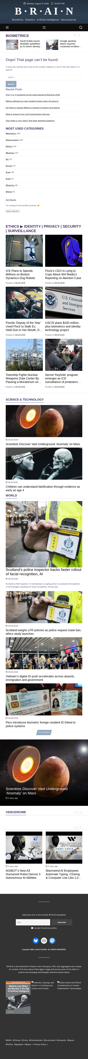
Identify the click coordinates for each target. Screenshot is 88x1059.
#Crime (9, 166)
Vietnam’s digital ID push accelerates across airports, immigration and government (40, 678)
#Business (10, 153)
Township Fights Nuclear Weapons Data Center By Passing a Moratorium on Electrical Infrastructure (22, 380)
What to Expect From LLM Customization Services (28, 114)
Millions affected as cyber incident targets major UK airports (32, 101)
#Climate (17, 1040)
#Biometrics (11, 133)
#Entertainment (36, 1040)
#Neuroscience (12, 140)
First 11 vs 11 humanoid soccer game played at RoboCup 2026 (33, 95)
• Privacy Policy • (40, 1044)
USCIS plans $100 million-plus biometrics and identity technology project (63, 326)
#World (9, 192)
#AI (7, 159)
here (42, 969)
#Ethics (9, 146)
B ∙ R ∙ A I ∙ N (44, 11)
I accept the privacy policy (45, 928)
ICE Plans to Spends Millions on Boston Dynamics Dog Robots (33, 108)
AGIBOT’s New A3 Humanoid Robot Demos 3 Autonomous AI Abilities (23, 874)
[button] (79, 35)
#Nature (70, 1040)
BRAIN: (9, 1040)
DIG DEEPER (44, 732)
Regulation (18, 1044)
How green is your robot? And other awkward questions (30, 120)
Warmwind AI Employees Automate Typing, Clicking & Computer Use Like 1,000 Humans (64, 876)
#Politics (9, 1044)
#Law (8, 172)
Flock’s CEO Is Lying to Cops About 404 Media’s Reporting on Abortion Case (63, 274)
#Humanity (61, 1040)
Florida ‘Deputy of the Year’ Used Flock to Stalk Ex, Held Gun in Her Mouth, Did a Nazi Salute (24, 328)
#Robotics (10, 185)
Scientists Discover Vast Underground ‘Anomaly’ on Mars (43, 444)
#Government (49, 1040)
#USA (8, 179)
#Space (28, 1044)
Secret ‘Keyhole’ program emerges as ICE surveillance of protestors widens (61, 380)
